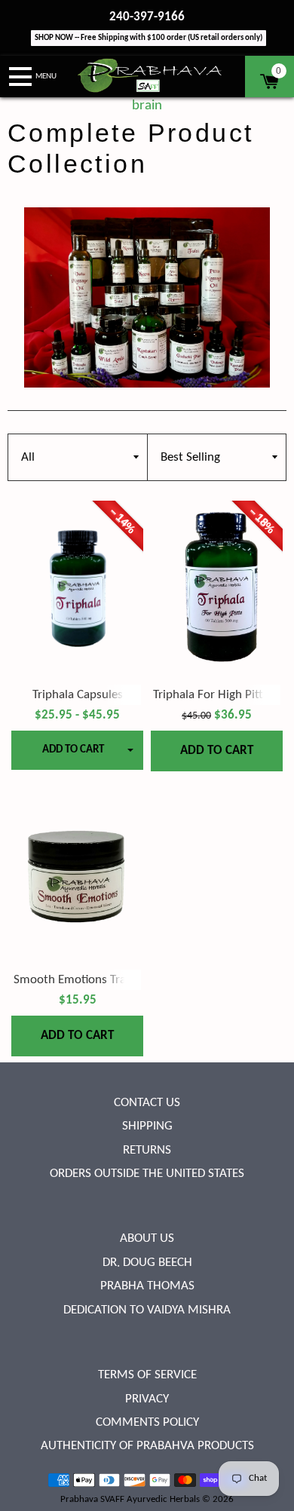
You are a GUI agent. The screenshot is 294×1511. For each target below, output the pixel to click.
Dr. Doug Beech (147, 1262)
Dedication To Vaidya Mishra (147, 1310)
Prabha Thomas (147, 1286)
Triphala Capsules (77, 694)
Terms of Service (147, 1374)
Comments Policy (147, 1422)
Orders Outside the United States (147, 1173)
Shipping (147, 1126)
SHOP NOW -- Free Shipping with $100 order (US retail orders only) (148, 38)
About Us (147, 1238)
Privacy (147, 1399)
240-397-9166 (147, 17)
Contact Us (147, 1102)
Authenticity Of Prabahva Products (147, 1445)
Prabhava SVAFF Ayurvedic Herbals (130, 1499)
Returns (147, 1150)
